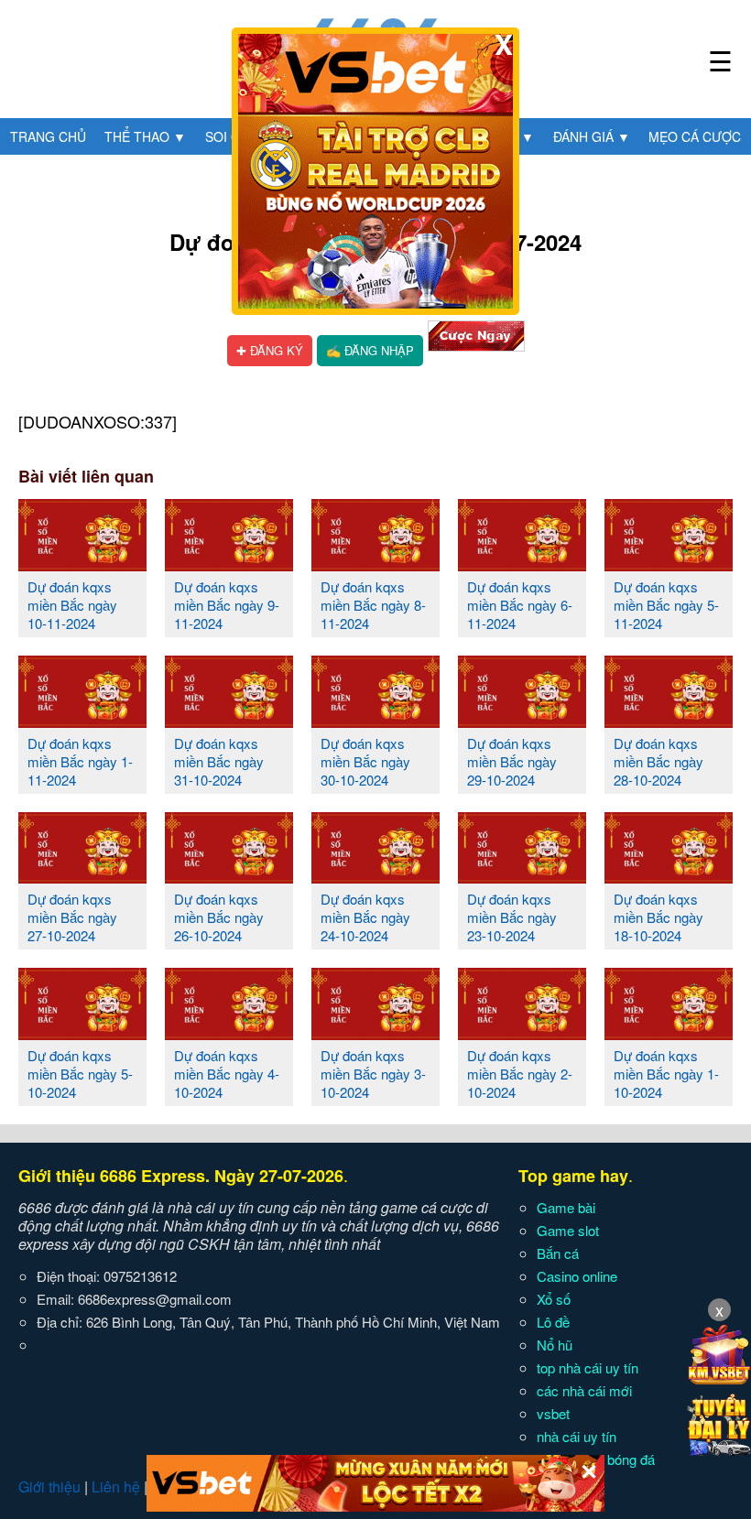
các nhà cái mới (584, 1390)
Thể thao (145, 136)
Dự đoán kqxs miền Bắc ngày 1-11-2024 (80, 761)
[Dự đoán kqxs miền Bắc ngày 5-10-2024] (82, 1033)
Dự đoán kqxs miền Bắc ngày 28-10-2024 (658, 761)
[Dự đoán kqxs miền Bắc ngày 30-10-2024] (375, 720)
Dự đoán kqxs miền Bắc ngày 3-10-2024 (373, 1073)
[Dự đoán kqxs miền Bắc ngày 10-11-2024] (82, 564)
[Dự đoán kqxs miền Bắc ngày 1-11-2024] (82, 720)
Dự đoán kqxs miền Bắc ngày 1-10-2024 (666, 1073)
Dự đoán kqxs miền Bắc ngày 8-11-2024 (373, 605)
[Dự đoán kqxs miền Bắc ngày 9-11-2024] (229, 564)
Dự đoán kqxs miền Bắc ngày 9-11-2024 (226, 605)
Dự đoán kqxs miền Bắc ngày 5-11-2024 (666, 605)
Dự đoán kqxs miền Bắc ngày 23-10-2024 (512, 917)
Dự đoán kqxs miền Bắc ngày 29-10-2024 (512, 761)
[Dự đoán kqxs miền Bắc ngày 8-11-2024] (375, 564)
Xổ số (554, 1298)
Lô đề (553, 1321)
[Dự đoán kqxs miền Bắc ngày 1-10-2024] (668, 1033)
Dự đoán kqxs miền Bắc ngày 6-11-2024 (519, 605)
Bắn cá (558, 1253)
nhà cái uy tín (576, 1436)
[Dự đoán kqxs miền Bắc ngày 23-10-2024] (522, 876)
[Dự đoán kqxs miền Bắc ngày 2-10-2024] (522, 1033)
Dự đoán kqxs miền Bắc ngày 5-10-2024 (80, 1073)
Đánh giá (591, 136)
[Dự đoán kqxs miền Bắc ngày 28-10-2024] (668, 720)
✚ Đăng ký (269, 350)
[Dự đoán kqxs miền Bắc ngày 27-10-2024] (82, 876)
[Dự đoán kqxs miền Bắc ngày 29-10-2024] (522, 720)
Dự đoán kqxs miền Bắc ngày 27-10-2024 (72, 917)
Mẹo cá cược (694, 136)
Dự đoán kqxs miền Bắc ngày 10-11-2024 (72, 605)
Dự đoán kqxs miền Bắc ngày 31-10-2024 (219, 761)
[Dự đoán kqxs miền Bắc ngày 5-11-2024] (668, 564)
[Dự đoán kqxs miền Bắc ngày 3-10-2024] (375, 1033)
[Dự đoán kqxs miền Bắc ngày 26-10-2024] (229, 876)
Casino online (577, 1276)
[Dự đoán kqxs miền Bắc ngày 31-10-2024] (229, 720)
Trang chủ (48, 136)
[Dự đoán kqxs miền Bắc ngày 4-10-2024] (229, 1033)
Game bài (566, 1207)
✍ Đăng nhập (370, 350)
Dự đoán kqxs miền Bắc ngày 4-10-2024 (226, 1073)
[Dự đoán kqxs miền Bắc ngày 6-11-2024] (522, 564)
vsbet (553, 1413)
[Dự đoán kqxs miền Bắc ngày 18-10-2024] (668, 876)
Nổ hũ (554, 1344)
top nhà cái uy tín (587, 1367)
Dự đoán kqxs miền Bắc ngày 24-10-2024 (365, 917)
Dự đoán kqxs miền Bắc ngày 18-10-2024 (658, 917)
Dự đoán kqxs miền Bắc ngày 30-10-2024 (365, 761)
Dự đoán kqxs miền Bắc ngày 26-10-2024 (219, 917)
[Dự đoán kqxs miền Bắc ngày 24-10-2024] (375, 876)
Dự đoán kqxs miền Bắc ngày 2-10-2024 (519, 1073)
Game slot (568, 1230)
